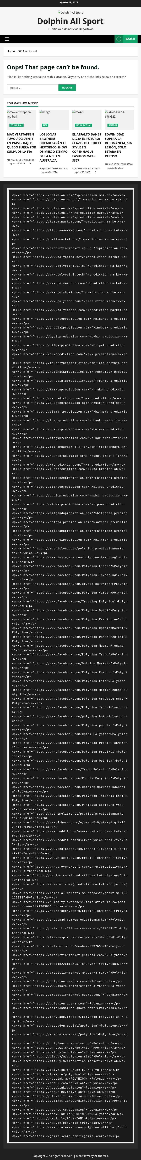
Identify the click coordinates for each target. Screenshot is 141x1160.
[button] (7, 39)
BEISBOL (113, 125)
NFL (45, 125)
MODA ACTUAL (83, 125)
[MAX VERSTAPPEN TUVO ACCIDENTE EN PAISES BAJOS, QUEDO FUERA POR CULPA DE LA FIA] (21, 119)
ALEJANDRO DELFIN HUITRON (21, 159)
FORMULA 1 (16, 125)
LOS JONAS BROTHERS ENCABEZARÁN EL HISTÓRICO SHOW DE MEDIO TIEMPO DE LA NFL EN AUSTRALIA (54, 147)
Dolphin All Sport (70, 21)
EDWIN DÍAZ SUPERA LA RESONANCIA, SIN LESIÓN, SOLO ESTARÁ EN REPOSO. (118, 145)
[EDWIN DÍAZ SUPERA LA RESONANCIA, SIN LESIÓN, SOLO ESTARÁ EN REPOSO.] (119, 119)
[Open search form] (111, 39)
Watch (130, 39)
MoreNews (83, 1156)
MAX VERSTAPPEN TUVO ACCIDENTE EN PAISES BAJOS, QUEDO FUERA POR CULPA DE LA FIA (21, 143)
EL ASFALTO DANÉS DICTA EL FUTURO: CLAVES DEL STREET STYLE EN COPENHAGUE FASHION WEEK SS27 (86, 147)
